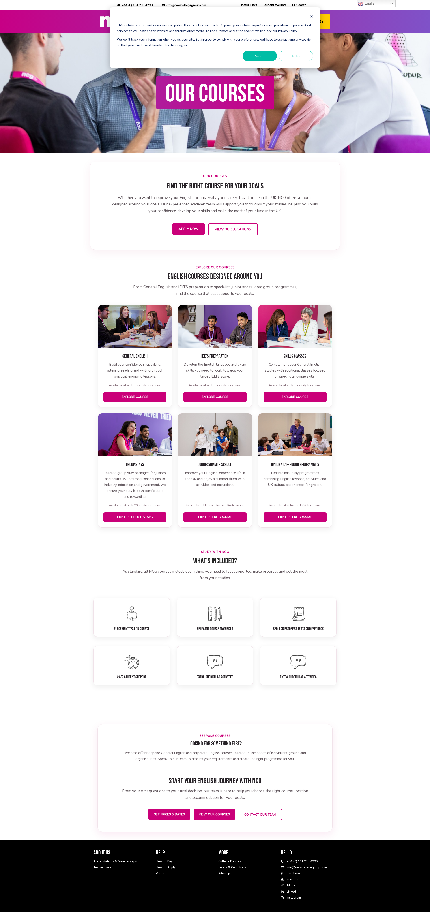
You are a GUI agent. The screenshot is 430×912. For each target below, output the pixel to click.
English (369, 3)
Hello (286, 852)
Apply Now (188, 229)
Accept (260, 56)
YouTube (293, 879)
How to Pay (164, 861)
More (223, 852)
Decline (296, 56)
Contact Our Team (260, 814)
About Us (101, 852)
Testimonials (102, 867)
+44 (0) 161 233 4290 (302, 861)
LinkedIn (292, 891)
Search (301, 5)
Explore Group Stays (135, 517)
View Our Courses (214, 814)
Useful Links (248, 5)
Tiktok (290, 885)
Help (160, 852)
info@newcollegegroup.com (186, 5)
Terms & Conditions (232, 867)
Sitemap (224, 873)
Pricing (160, 873)
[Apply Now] (215, 93)
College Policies (229, 861)
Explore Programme (215, 517)
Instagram (294, 897)
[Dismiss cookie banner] (311, 17)
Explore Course (135, 397)
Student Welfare (275, 5)
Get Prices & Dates (169, 814)
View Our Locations (233, 229)
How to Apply (166, 867)
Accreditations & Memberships (115, 861)
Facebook (293, 873)
